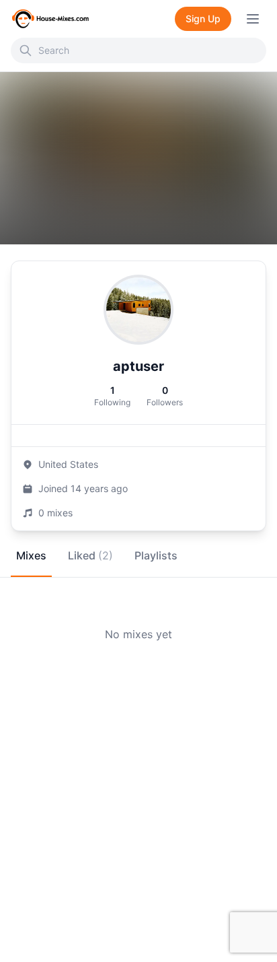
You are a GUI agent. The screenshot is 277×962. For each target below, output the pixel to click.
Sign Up (203, 18)
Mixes (31, 555)
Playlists (155, 555)
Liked (90, 555)
